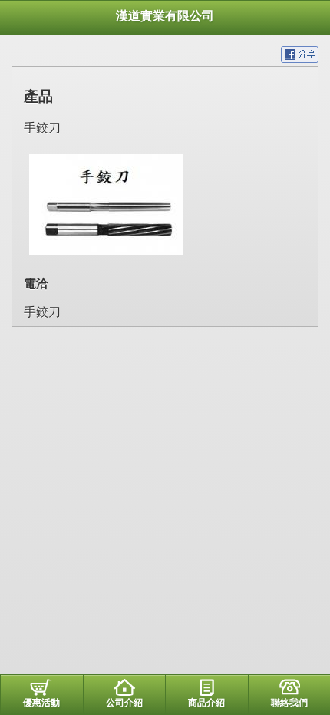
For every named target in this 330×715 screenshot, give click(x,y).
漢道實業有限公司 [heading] (165, 15)
